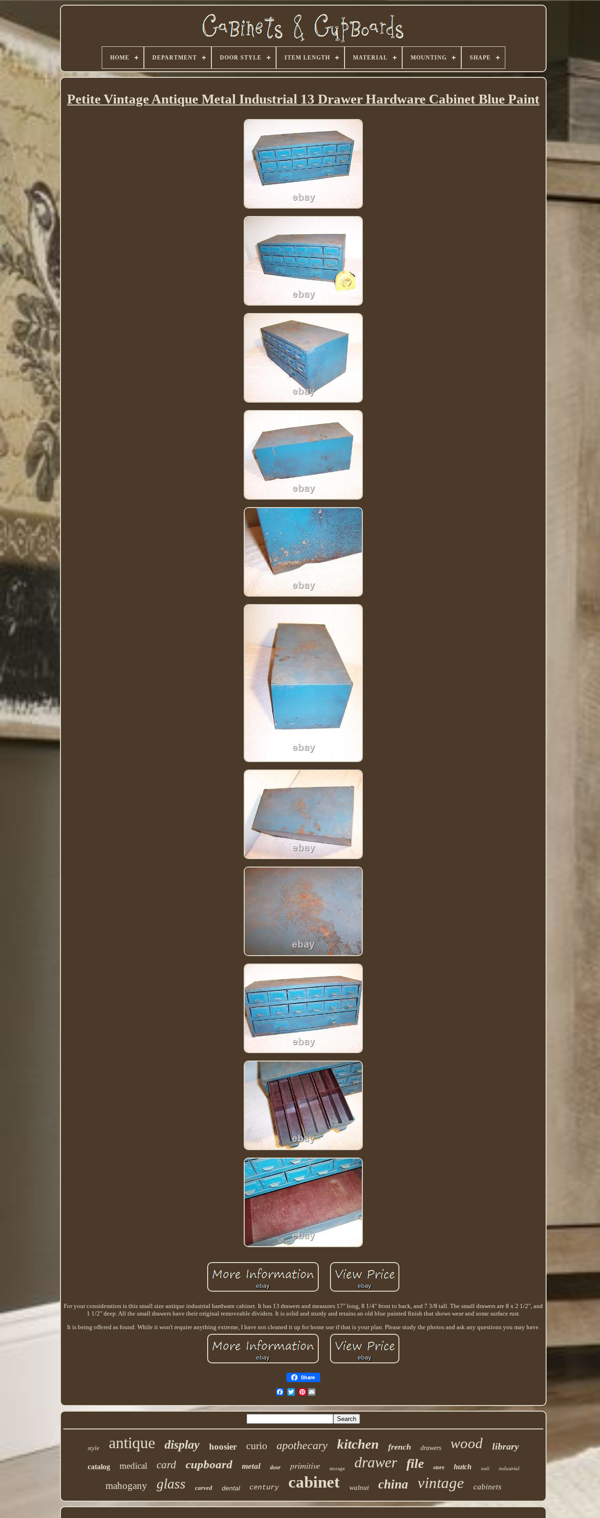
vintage (441, 1482)
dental (231, 1488)
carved (203, 1487)
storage (337, 1468)
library (505, 1446)
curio (256, 1445)
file (415, 1463)
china (393, 1484)
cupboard (209, 1464)
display (182, 1444)
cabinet (314, 1482)
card (166, 1465)
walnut (359, 1487)
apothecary (302, 1445)
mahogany (126, 1485)
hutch (463, 1467)
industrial (509, 1468)
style (93, 1447)
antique (132, 1442)
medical (133, 1466)
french (399, 1446)
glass (171, 1483)
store (438, 1467)
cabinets (487, 1486)
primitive (305, 1465)
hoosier (223, 1446)
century (264, 1488)
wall (485, 1468)
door (275, 1467)
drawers (430, 1447)
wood (466, 1443)
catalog (99, 1467)
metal (251, 1466)
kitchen (358, 1443)
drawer (375, 1462)
